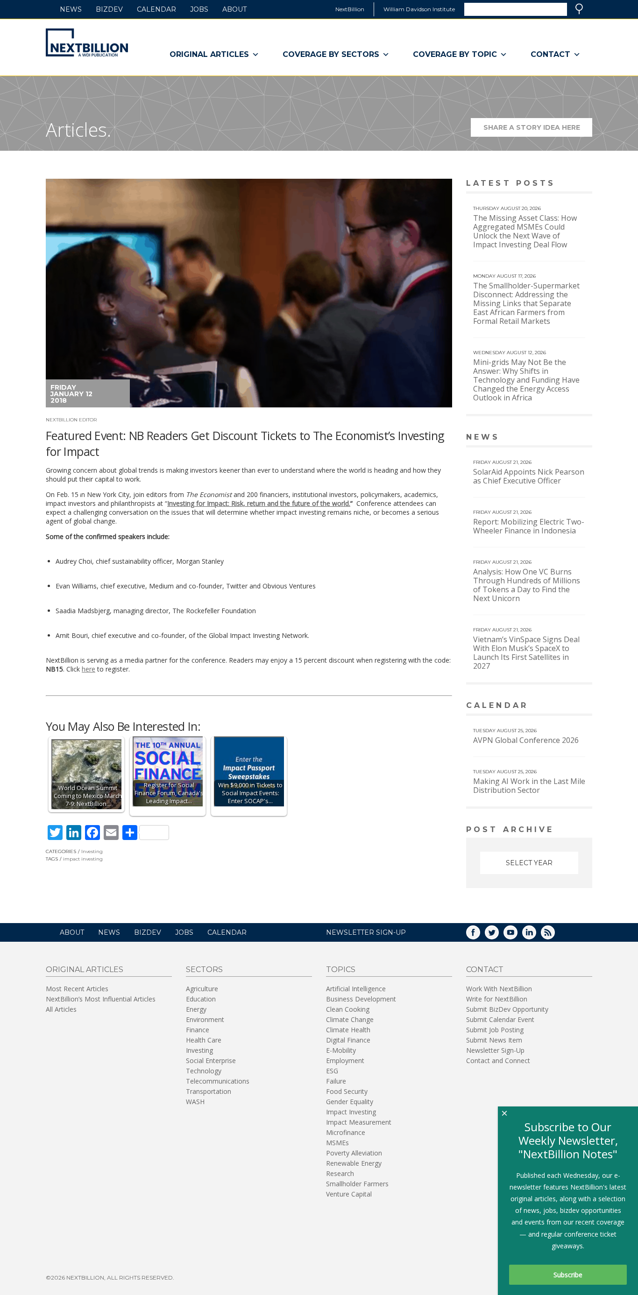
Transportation (208, 1091)
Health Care (203, 1040)
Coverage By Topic (455, 54)
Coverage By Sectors (331, 54)
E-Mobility (341, 1050)
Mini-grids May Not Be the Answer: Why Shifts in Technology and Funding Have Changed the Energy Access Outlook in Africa (526, 380)
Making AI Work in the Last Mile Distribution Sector (529, 785)
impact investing (83, 859)
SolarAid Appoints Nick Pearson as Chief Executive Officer (528, 476)
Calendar (156, 9)
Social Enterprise (211, 1060)
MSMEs (337, 1142)
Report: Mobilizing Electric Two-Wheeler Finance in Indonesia (528, 526)
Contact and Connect (498, 1060)
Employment (345, 1060)
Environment (205, 1019)
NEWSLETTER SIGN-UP (366, 932)
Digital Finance (348, 1040)
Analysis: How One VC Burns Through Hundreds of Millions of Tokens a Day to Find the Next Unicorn (526, 585)
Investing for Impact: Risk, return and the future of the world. (258, 503)
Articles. (78, 129)
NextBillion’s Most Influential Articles (101, 998)
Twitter (498, 935)
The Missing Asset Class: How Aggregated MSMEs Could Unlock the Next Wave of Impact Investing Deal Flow (525, 231)
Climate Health (348, 1029)
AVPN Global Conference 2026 (526, 740)
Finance (197, 1029)
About (234, 9)
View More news (568, 438)
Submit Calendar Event (500, 1019)
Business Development (361, 998)
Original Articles (209, 54)
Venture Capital (349, 1194)
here (88, 669)
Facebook (479, 935)
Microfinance (345, 1132)
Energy (196, 1009)
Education (201, 998)
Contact (550, 54)
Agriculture (202, 988)
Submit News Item (494, 1040)
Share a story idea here (537, 130)
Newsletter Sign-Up (495, 1050)
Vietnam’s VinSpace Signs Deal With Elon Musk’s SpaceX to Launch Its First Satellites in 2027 (526, 652)
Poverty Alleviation (354, 1152)
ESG (332, 1070)
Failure (336, 1081)
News (71, 9)
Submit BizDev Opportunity (507, 1009)
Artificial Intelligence (356, 988)
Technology (203, 1070)
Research (340, 1173)
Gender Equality (349, 1101)
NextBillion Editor (71, 420)
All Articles (61, 1009)
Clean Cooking (347, 1009)
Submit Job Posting (495, 1029)
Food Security (347, 1091)
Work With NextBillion (499, 988)
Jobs (199, 9)
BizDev (109, 9)
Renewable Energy (354, 1163)
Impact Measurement (358, 1122)
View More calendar (561, 706)
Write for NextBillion (496, 998)
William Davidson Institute (419, 9)
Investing (92, 851)
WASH (195, 1101)
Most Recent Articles (77, 988)
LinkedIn (535, 935)
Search (579, 8)
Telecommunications (217, 1081)
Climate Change (350, 1019)
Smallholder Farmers (357, 1183)
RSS (554, 935)
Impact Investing (351, 1111)
